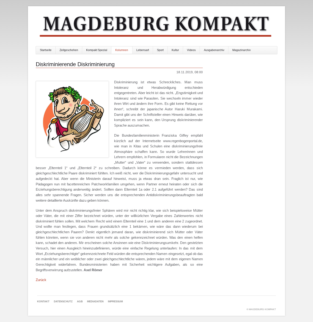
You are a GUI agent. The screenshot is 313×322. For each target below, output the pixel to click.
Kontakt (43, 301)
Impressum (115, 301)
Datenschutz (63, 301)
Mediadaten (95, 301)
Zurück (41, 280)
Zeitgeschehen (69, 50)
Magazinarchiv (241, 50)
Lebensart (142, 50)
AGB (80, 301)
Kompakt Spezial (96, 50)
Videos (191, 50)
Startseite (46, 50)
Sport (160, 50)
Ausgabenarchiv (214, 50)
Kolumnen (121, 50)
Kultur (175, 50)
